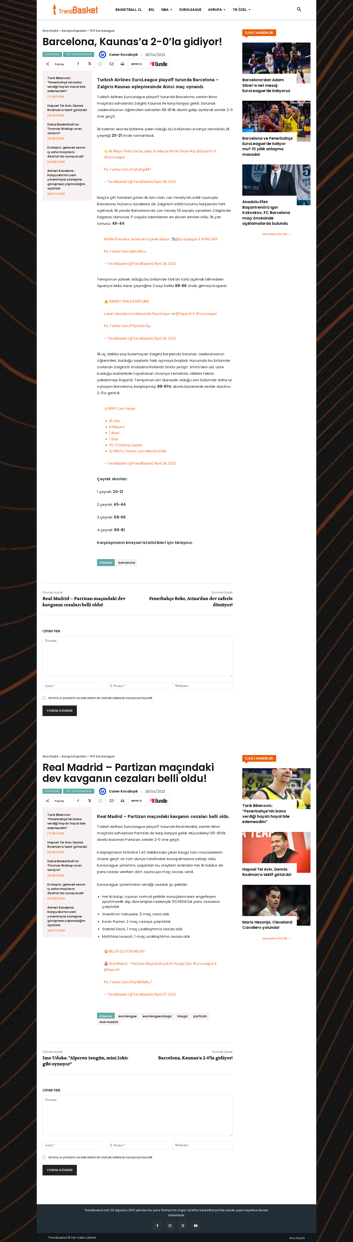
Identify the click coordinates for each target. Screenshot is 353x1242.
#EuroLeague (114, 157)
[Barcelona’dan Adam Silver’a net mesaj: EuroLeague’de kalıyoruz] (276, 63)
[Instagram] (170, 1225)
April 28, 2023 (165, 182)
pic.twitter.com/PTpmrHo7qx (127, 326)
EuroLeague (190, 9)
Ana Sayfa (50, 30)
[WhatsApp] (100, 64)
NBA (165, 9)
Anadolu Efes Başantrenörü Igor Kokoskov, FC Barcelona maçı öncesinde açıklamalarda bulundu (266, 212)
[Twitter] (89, 64)
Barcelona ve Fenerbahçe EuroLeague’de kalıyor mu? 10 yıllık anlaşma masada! (267, 146)
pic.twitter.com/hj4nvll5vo (125, 251)
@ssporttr (205, 151)
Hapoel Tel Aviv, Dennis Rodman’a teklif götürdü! (67, 107)
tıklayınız (183, 542)
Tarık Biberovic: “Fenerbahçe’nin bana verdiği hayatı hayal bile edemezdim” (66, 85)
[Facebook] (78, 64)
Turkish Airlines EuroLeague (121, 96)
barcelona (126, 562)
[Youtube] (195, 1225)
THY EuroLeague (102, 30)
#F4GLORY (209, 239)
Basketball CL (129, 9)
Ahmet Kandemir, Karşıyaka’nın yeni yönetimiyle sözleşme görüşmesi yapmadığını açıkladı (66, 180)
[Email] (111, 64)
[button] (299, 10)
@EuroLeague (186, 239)
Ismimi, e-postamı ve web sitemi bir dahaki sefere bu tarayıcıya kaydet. (101, 698)
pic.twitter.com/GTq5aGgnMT (128, 169)
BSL (152, 9)
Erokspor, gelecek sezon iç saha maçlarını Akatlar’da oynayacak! (66, 151)
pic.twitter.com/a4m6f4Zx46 (142, 451)
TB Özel (240, 9)
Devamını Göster (274, 234)
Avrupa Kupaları (73, 30)
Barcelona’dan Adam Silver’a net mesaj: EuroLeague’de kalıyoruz (266, 85)
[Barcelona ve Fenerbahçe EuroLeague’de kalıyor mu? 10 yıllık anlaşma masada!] (276, 121)
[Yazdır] (122, 64)
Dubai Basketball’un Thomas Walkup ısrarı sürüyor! (64, 128)
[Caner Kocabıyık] (103, 54)
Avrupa (215, 9)
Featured (52, 54)
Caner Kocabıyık (123, 54)
